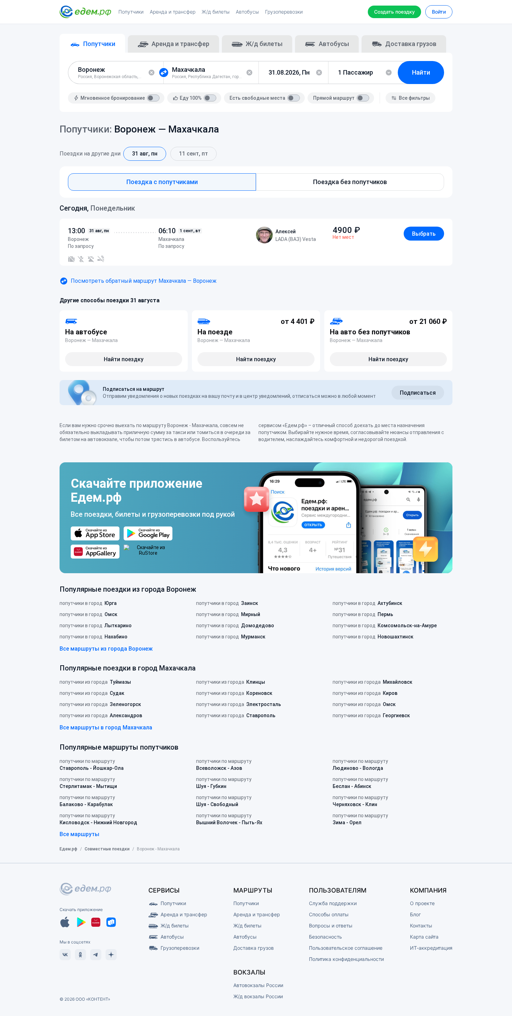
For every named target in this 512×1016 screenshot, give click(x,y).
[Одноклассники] (80, 954)
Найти (421, 72)
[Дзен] (111, 954)
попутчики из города (95, 682)
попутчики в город (88, 603)
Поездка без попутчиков (350, 181)
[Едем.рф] (85, 12)
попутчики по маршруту (92, 764)
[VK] (65, 954)
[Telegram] (95, 954)
